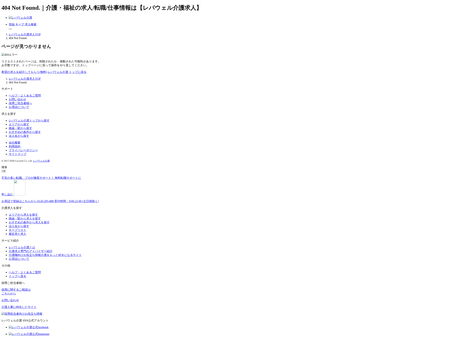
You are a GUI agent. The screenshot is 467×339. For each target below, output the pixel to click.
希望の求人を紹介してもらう (24, 72)
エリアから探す (19, 124)
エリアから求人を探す (23, 214)
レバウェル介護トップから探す (29, 120)
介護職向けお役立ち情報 (45, 255)
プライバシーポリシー (23, 150)
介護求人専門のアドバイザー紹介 (31, 251)
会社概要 (14, 142)
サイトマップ (17, 154)
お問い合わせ (17, 99)
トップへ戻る (17, 276)
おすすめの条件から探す (25, 132)
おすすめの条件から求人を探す (29, 222)
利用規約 (14, 146)
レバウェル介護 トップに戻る (67, 72)
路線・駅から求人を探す (25, 218)
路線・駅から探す (20, 128)
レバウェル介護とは (22, 247)
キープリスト (17, 230)
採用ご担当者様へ (20, 103)
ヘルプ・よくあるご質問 (25, 95)
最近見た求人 (17, 233)
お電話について (19, 107)
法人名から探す (19, 135)
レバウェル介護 (41, 160)
